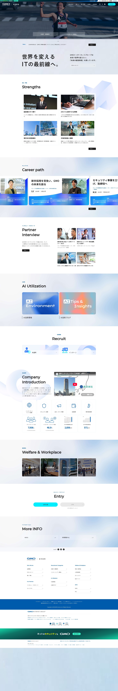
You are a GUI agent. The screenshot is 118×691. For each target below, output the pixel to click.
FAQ (76, 591)
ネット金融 (69, 644)
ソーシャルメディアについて (77, 601)
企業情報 (28, 569)
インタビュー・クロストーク (32, 585)
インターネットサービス (31, 644)
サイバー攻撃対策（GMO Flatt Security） (58, 619)
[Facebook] (104, 4)
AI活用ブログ (53, 585)
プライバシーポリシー (46, 601)
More (91, 44)
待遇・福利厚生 (78, 569)
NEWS (76, 588)
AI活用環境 (53, 581)
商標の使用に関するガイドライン (46, 603)
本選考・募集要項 (54, 569)
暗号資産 (74, 644)
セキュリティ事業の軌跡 (74, 619)
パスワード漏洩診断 (50, 617)
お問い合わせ (56, 603)
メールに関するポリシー (67, 601)
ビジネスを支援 (46, 644)
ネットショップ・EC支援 (39, 644)
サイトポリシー (38, 601)
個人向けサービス (78, 644)
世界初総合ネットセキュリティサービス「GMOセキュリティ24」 (37, 617)
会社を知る (70, 4)
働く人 (77, 4)
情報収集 (66, 644)
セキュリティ (51, 644)
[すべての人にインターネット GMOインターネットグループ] (109, 1)
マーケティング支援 (57, 644)
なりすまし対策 (68, 619)
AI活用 (89, 4)
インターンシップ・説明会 (56, 572)
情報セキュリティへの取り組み (56, 601)
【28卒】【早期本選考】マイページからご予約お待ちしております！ (51, 44)
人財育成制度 (77, 572)
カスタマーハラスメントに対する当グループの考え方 (68, 603)
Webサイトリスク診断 (57, 617)
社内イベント (77, 578)
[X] (102, 4)
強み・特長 (29, 575)
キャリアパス (29, 588)
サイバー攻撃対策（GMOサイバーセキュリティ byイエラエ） (42, 619)
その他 (83, 644)
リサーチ (62, 644)
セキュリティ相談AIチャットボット (66, 617)
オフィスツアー (78, 575)
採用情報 (95, 4)
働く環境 (83, 4)
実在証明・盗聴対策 (30, 619)
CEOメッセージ (30, 572)
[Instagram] (99, 4)
